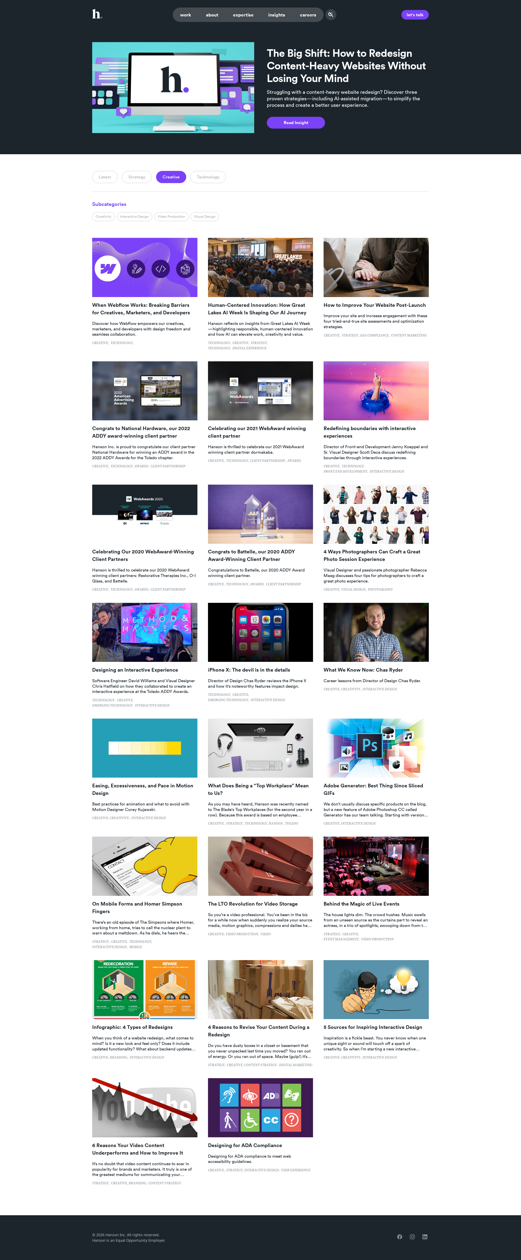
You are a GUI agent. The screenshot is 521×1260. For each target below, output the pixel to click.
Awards (141, 466)
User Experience (295, 1170)
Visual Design (353, 589)
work (185, 15)
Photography (380, 589)
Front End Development (345, 471)
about (212, 15)
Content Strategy (260, 1065)
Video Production (241, 934)
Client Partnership (167, 466)
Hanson (276, 823)
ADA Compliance (374, 335)
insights (276, 15)
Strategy (259, 343)
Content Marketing (409, 335)
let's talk (415, 14)
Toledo (291, 823)
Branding (118, 1057)
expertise (243, 15)
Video (265, 934)
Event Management (341, 939)
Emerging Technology (112, 705)
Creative (100, 343)
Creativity (350, 689)
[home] (97, 15)
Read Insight (296, 122)
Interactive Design (387, 471)
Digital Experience (249, 348)
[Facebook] (400, 1237)
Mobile (135, 947)
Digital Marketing (295, 1065)
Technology (122, 343)
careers (308, 15)
